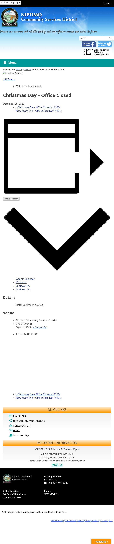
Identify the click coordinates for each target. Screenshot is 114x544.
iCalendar (21, 282)
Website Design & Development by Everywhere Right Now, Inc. (82, 520)
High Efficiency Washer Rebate (29, 420)
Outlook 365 (23, 286)
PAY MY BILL (19, 416)
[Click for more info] (97, 55)
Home (19, 69)
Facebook (88, 44)
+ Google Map (40, 327)
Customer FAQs (21, 435)
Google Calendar (25, 278)
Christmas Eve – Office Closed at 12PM (38, 107)
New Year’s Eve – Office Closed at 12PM (38, 110)
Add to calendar (11, 199)
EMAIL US (57, 465)
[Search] (110, 38)
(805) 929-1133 (51, 494)
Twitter (104, 44)
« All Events (9, 79)
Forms (16, 430)
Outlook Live (23, 289)
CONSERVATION (21, 425)
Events (27, 69)
